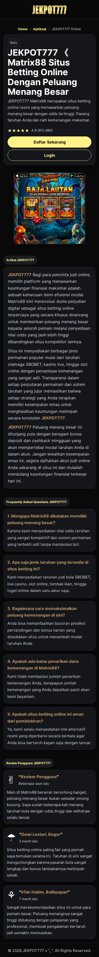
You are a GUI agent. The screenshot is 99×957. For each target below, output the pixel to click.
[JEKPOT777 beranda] (49, 9)
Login (49, 155)
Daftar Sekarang (50, 142)
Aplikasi (39, 29)
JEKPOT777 (19, 274)
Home (23, 29)
